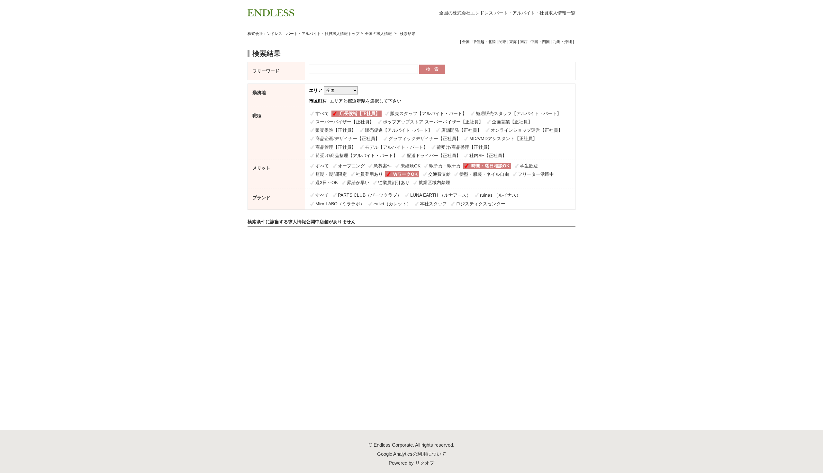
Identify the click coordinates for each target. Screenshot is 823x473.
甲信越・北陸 (484, 42)
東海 (513, 42)
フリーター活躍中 (536, 174)
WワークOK (405, 174)
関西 (524, 42)
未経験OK (411, 165)
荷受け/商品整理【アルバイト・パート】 (356, 155)
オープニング (351, 165)
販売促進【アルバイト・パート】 (398, 130)
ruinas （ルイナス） (500, 195)
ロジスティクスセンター (480, 203)
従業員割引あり (394, 182)
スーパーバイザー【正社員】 (344, 121)
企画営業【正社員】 (512, 121)
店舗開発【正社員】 (461, 130)
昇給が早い (358, 182)
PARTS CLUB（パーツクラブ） (370, 195)
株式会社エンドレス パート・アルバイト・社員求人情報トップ (303, 33)
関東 (502, 42)
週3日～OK (326, 182)
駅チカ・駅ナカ (445, 165)
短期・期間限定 (331, 174)
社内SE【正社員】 (488, 155)
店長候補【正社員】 (359, 113)
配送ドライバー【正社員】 (434, 155)
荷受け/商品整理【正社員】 (464, 147)
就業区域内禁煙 (434, 182)
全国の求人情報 (379, 33)
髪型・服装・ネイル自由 (484, 174)
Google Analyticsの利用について (411, 454)
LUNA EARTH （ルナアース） (440, 195)
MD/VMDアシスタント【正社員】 (503, 138)
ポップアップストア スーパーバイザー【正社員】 (433, 121)
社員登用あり (369, 174)
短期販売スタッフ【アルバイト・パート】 (518, 113)
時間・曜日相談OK (490, 165)
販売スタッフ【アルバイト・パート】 (428, 113)
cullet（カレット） (392, 203)
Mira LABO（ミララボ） (340, 203)
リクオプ (424, 463)
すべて (322, 113)
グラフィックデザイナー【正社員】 (425, 138)
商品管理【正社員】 (335, 147)
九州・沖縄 (562, 42)
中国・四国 (540, 42)
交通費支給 (439, 174)
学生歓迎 (529, 165)
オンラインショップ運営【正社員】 (527, 130)
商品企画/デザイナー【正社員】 (347, 138)
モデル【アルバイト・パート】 (396, 147)
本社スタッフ (433, 203)
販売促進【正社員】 (335, 130)
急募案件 (383, 165)
